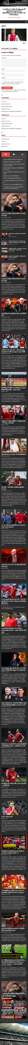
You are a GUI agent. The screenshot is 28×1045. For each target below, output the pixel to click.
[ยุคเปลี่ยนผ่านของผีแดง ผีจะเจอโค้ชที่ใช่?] (4, 236)
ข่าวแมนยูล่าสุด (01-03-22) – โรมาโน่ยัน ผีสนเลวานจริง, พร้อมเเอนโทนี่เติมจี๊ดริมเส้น (13, 601)
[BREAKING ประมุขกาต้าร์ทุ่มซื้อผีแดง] (14, 451)
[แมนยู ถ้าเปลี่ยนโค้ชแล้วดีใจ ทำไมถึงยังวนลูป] (14, 211)
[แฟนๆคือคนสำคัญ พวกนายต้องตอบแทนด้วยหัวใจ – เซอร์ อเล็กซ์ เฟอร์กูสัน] (14, 625)
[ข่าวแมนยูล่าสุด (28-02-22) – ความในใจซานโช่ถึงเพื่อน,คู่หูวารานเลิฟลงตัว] (14, 665)
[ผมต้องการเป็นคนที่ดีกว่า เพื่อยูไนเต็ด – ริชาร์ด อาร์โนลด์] (4, 259)
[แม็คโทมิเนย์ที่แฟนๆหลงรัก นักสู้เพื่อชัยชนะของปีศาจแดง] (14, 926)
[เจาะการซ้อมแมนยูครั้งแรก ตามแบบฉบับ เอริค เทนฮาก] (14, 522)
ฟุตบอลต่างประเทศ (5, 104)
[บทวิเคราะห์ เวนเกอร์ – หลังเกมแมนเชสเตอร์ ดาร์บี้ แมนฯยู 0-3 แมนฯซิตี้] (4, 244)
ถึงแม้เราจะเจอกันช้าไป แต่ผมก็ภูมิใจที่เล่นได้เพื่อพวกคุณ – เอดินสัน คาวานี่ (13, 745)
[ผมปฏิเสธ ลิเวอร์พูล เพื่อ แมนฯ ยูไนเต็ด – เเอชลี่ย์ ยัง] (14, 781)
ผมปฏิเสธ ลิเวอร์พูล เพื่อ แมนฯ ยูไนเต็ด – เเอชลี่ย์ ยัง (13, 784)
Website (3, 78)
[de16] (14, 40)
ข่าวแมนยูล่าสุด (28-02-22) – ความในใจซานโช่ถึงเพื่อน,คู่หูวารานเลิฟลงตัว (13, 669)
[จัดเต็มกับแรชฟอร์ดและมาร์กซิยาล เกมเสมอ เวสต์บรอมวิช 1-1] (14, 848)
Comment (3, 58)
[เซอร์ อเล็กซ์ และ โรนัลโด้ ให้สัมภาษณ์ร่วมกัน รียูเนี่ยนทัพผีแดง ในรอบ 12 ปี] (14, 700)
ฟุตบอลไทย (4, 146)
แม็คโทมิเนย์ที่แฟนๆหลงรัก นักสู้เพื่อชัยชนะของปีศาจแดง (12, 929)
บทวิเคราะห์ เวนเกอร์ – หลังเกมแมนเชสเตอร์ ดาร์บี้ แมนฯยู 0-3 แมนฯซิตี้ (17, 241)
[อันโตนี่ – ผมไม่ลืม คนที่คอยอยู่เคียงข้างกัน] (14, 484)
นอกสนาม (3, 101)
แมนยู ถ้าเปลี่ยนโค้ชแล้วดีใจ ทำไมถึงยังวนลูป (12, 159)
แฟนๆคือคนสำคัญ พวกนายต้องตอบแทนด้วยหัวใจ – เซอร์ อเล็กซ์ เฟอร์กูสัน (14, 630)
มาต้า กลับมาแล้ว (7, 817)
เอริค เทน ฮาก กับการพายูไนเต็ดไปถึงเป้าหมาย (13, 184)
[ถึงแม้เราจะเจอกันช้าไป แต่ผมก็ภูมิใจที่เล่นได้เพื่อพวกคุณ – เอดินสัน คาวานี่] (14, 741)
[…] (13, 229)
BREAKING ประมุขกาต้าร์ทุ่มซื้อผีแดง (11, 176)
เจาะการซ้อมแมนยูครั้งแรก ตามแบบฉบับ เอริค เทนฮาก (13, 526)
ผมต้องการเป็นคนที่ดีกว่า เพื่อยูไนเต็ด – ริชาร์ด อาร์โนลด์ (17, 256)
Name (3, 69)
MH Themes (22, 1021)
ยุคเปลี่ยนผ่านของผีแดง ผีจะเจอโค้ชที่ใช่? (12, 161)
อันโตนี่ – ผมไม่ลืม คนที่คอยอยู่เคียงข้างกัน (12, 178)
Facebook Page (5, 139)
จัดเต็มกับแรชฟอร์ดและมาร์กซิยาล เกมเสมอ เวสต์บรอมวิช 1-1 (12, 852)
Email (2, 73)
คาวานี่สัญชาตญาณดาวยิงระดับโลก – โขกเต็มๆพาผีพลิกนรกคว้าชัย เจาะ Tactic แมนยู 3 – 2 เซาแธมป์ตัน (13, 962)
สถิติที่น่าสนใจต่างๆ (5, 109)
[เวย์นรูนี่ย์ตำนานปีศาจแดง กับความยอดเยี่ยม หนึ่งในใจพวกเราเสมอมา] (14, 888)
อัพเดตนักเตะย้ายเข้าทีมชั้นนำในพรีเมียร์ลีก (11, 111)
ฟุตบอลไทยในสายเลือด (6, 106)
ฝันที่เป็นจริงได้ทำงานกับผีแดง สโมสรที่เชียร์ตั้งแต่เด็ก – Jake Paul (17, 249)
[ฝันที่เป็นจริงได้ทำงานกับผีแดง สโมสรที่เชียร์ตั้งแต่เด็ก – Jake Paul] (4, 251)
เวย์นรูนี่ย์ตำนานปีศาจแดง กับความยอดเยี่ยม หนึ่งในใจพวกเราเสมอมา (12, 891)
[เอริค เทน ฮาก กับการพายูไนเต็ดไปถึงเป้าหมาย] (14, 562)
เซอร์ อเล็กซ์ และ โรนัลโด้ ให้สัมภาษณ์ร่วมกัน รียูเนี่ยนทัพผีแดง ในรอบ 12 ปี (13, 704)
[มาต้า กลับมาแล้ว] (14, 814)
